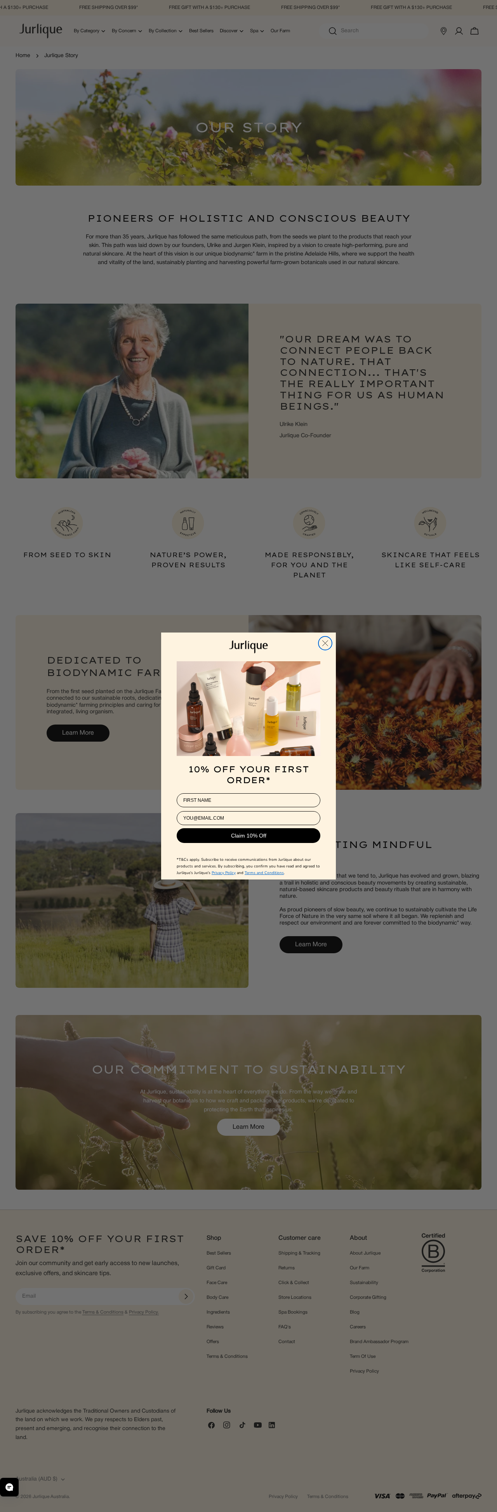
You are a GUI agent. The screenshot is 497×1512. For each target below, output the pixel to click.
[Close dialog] (325, 643)
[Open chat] (9, 1487)
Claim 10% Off (248, 835)
